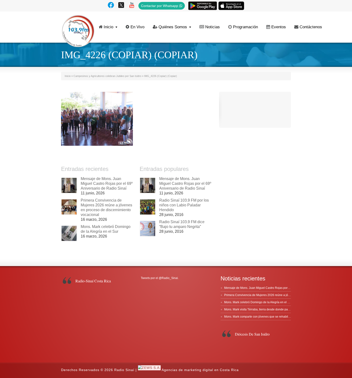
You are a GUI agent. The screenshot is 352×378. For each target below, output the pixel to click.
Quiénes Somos (173, 27)
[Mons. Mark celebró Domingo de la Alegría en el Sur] (69, 233)
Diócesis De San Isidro (252, 334)
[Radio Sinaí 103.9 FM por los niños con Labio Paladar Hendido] (148, 207)
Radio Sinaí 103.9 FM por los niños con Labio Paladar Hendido (184, 205)
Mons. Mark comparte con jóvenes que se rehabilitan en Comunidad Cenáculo (275, 316)
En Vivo (137, 27)
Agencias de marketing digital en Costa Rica (200, 370)
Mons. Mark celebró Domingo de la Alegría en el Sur (258, 302)
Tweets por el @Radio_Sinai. (160, 278)
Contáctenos (311, 27)
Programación (245, 27)
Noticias (212, 27)
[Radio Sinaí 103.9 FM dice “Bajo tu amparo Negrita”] (148, 229)
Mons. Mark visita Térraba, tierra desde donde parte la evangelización (269, 309)
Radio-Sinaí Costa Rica (93, 280)
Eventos (278, 27)
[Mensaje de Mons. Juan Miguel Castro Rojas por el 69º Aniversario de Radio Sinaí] (69, 185)
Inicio (108, 27)
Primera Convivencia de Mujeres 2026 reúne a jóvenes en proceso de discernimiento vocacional (287, 295)
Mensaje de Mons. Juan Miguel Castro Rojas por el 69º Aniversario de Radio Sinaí (107, 183)
